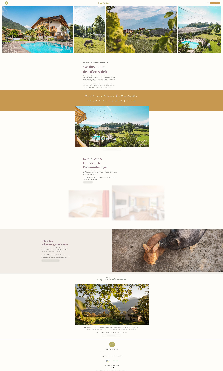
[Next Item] (218, 29)
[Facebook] (113, 367)
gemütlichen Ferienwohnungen (99, 84)
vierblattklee (125, 370)
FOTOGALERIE (107, 365)
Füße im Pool (96, 81)
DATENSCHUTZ (112, 370)
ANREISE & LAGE (115, 365)
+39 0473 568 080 (117, 356)
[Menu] (6, 3)
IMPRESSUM (108, 370)
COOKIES (117, 370)
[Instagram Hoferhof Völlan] (111, 367)
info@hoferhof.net (106, 356)
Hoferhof (104, 3)
